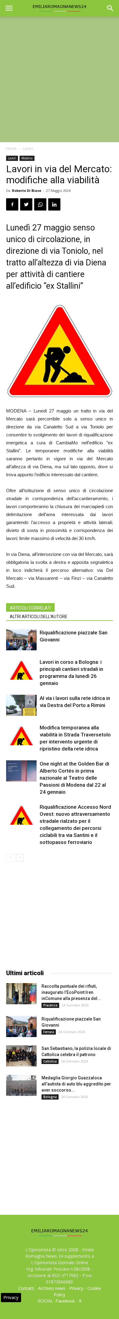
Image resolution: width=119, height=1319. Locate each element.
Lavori (28, 148)
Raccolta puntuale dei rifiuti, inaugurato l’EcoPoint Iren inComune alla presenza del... (71, 992)
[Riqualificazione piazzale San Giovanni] (21, 639)
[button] (110, 8)
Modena (27, 158)
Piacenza (50, 1005)
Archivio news (51, 1288)
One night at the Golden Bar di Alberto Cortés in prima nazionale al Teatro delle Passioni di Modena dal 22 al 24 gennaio (74, 778)
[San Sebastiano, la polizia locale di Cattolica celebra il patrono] (21, 1055)
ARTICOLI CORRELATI (30, 608)
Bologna (50, 1097)
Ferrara (48, 1032)
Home (11, 148)
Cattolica (50, 1061)
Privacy (76, 1288)
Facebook (65, 1300)
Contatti (26, 1288)
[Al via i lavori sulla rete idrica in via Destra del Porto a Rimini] (21, 705)
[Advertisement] (59, 79)
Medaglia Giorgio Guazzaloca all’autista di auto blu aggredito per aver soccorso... (76, 1084)
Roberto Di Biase (26, 190)
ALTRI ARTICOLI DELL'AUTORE (38, 616)
